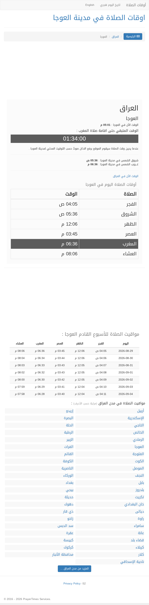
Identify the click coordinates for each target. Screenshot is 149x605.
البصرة (68, 418)
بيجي (69, 490)
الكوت (139, 461)
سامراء (139, 526)
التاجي (139, 425)
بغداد (69, 482)
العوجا (139, 446)
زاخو (70, 518)
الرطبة (68, 432)
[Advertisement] (74, 72)
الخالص (138, 432)
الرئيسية (131, 36)
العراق (115, 36)
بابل (141, 482)
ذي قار (68, 511)
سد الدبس (65, 526)
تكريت (139, 497)
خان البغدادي (134, 504)
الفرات (68, 446)
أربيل (140, 411)
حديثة (69, 497)
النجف (139, 475)
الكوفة (68, 461)
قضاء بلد (137, 540)
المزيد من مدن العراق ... (74, 568)
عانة (141, 533)
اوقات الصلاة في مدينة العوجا (99, 17)
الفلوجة (138, 454)
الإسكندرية (136, 418)
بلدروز (140, 490)
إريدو (69, 411)
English (89, 5)
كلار (141, 554)
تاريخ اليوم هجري (110, 5)
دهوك (68, 504)
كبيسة (68, 540)
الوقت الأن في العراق (125, 176)
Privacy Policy (72, 583)
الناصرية (67, 468)
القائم (68, 454)
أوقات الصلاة (136, 5)
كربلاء (140, 547)
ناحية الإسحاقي (132, 561)
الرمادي (138, 439)
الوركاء (68, 475)
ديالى (139, 511)
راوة (141, 518)
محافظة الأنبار (62, 554)
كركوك (68, 547)
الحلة (69, 425)
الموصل (138, 468)
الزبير (70, 439)
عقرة (69, 533)
